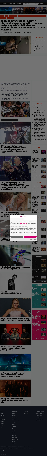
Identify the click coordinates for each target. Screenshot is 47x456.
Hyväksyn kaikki (30, 236)
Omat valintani (17, 236)
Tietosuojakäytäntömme (33, 239)
